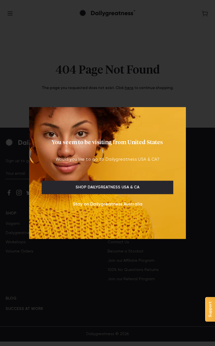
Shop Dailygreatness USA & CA (107, 187)
